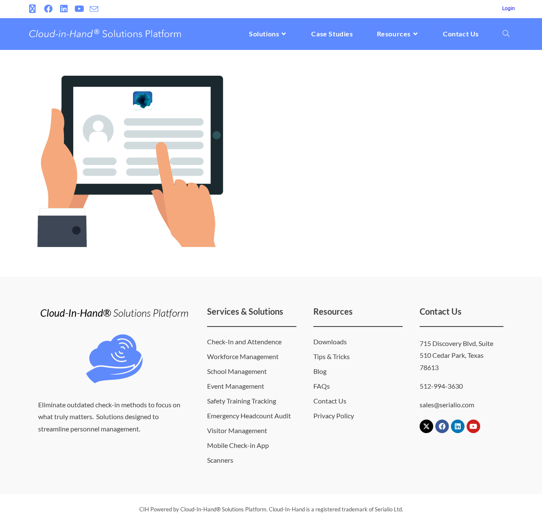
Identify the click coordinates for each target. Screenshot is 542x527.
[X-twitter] (426, 426)
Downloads (330, 342)
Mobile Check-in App (238, 445)
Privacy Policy (333, 416)
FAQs (321, 386)
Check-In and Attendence (244, 342)
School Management (237, 371)
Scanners (220, 460)
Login (508, 8)
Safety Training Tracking (241, 401)
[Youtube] (473, 426)
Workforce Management (243, 356)
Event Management (235, 386)
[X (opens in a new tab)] (33, 9)
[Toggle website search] (506, 33)
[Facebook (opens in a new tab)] (48, 9)
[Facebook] (442, 426)
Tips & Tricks (331, 356)
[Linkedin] (458, 426)
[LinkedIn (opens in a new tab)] (64, 9)
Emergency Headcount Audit (249, 416)
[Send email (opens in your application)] (94, 9)
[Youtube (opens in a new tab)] (79, 9)
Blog (319, 371)
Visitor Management (237, 430)
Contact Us (329, 401)
